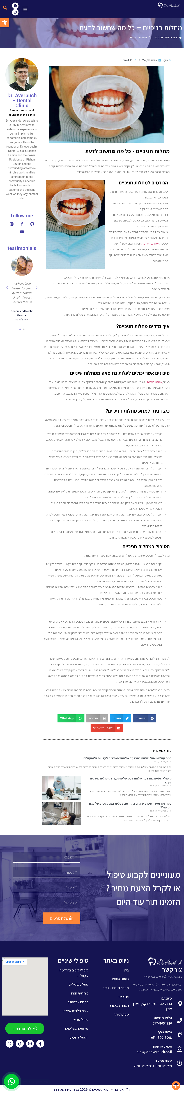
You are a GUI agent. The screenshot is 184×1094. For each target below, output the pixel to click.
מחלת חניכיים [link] (154, 382)
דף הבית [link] (177, 37)
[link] (4, 22)
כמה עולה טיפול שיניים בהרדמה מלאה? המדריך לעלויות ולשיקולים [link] (127, 758)
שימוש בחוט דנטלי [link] (150, 243)
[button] (25, 9)
